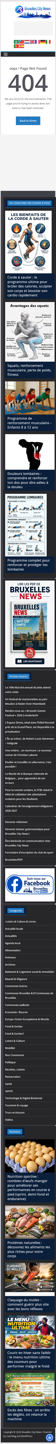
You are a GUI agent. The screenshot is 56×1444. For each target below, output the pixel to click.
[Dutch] (27, 41)
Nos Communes (14, 1055)
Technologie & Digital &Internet (23, 1098)
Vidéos (9, 1119)
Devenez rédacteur (16, 822)
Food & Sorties (14, 1026)
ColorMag (11, 1436)
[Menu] (5, 54)
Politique (10, 1062)
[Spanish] (21, 46)
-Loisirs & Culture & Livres (20, 921)
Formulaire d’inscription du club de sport (29, 852)
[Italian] (48, 41)
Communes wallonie (17, 1005)
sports (9, 1091)
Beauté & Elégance (16, 979)
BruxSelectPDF (14, 859)
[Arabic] (16, 41)
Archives (10, 964)
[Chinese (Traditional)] (21, 41)
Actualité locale (14, 928)
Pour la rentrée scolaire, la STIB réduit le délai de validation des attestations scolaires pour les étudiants (28, 794)
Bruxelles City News (32, 1432)
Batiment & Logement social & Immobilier (29, 972)
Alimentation (12, 950)
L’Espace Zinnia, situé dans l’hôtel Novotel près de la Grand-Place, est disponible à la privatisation (29, 727)
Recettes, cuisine (15, 1069)
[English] (32, 41)
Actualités (11, 936)
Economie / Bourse (16, 1012)
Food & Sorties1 (14, 1033)
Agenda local (12, 943)
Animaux (10, 957)
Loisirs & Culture (15, 1041)
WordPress (26, 1436)
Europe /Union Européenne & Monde (27, 1019)
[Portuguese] (16, 46)
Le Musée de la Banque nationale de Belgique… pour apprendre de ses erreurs (26, 778)
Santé (8, 1084)
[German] (43, 41)
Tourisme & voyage (16, 1105)
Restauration (12, 1076)
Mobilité (10, 1048)
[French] (37, 41)
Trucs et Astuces (15, 1112)
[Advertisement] (33, 28)
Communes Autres (16, 986)
